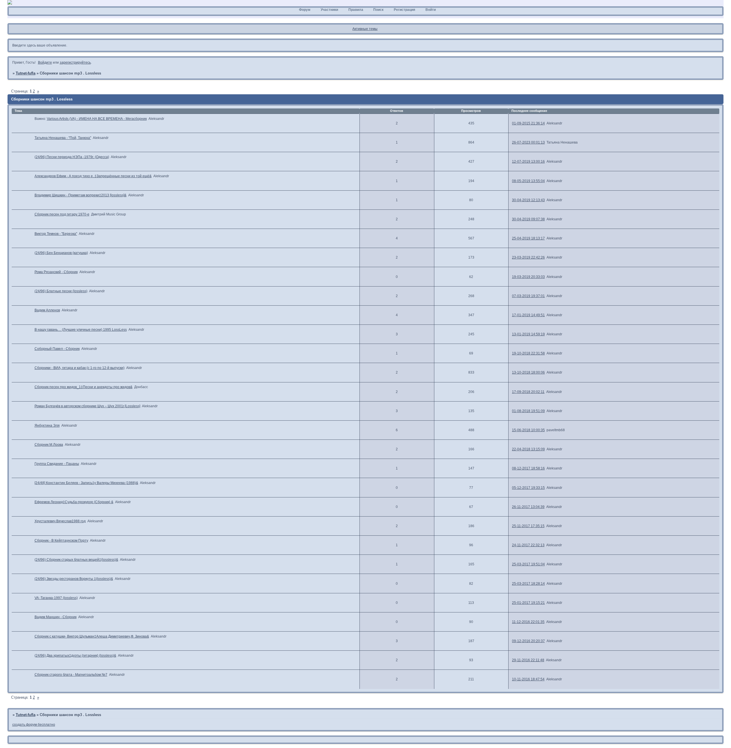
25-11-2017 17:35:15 (528, 526)
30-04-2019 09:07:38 (528, 219)
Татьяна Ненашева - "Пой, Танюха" (63, 138)
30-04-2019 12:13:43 (528, 200)
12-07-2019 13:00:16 (528, 162)
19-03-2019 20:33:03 (528, 277)
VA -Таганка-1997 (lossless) (56, 598)
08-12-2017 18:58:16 (528, 468)
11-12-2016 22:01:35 (528, 622)
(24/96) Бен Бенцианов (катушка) (61, 253)
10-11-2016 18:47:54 (528, 679)
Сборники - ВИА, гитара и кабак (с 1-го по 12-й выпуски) (79, 368)
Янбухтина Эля (47, 426)
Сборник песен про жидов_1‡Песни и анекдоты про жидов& (83, 387)
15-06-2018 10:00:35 (528, 430)
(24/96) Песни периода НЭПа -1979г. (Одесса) (72, 157)
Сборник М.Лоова (49, 445)
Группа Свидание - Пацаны (57, 464)
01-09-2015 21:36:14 (528, 123)
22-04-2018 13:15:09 (528, 449)
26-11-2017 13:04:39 (528, 507)
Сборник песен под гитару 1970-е (62, 214)
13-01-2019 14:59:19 (528, 334)
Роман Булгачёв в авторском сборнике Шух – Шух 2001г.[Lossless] (87, 406)
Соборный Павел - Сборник (57, 349)
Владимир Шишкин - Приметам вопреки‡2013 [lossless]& (80, 195)
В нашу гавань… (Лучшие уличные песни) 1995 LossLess (81, 330)
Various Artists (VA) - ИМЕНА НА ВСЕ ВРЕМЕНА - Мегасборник (97, 119)
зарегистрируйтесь (75, 62)
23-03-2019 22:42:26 (528, 257)
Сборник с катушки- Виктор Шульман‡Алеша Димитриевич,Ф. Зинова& (92, 636)
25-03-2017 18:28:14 (528, 584)
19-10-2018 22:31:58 (528, 353)
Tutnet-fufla (25, 73)
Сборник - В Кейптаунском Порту (61, 541)
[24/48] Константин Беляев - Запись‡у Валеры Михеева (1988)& (86, 483)
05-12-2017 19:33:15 (528, 488)
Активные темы (364, 29)
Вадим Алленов (47, 310)
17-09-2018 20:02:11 (528, 392)
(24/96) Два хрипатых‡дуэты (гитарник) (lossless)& (75, 656)
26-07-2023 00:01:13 (528, 142)
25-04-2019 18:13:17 (528, 238)
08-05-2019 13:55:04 (528, 181)
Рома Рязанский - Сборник (56, 272)
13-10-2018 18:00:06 (528, 372)
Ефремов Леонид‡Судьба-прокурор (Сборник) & (74, 502)
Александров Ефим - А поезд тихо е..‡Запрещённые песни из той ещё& (93, 176)
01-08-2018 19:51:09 (528, 411)
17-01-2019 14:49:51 (528, 315)
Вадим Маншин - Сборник (56, 617)
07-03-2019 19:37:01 (528, 296)
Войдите (45, 62)
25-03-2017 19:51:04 (528, 564)
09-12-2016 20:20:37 (528, 641)
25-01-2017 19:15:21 (528, 603)
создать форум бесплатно (33, 725)
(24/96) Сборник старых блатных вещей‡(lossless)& (76, 560)
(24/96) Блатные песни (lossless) (61, 291)
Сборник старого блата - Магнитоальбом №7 (71, 675)
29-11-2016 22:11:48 (528, 660)
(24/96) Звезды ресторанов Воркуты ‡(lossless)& (74, 579)
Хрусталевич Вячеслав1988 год (60, 521)
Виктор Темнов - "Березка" (56, 234)
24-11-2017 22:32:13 (528, 545)
